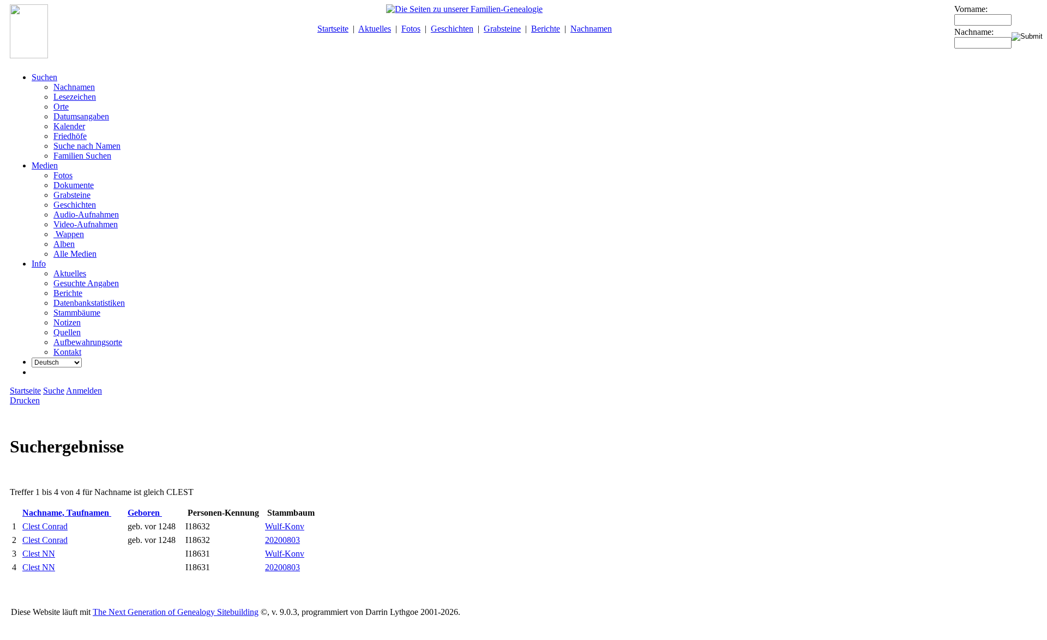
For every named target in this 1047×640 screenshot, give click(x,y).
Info (39, 263)
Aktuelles (374, 28)
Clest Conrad (45, 526)
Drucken (25, 400)
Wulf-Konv (284, 526)
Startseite (332, 28)
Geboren (145, 512)
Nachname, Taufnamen (66, 512)
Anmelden (84, 390)
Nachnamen (591, 28)
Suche (53, 390)
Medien (45, 165)
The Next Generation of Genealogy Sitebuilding (175, 612)
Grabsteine (502, 28)
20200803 (282, 540)
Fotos (410, 28)
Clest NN (38, 553)
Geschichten (452, 28)
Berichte (545, 28)
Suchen (44, 77)
